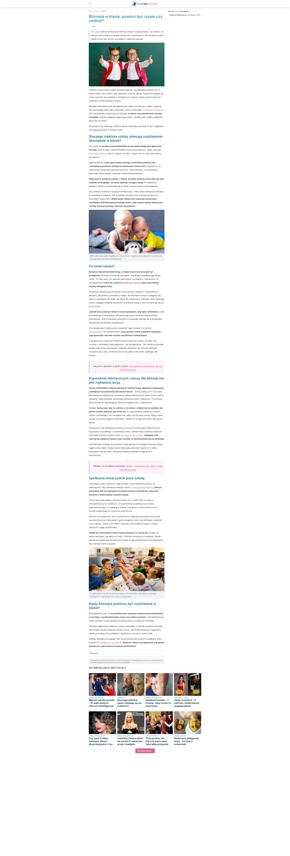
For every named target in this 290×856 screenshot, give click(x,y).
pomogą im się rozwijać (132, 435)
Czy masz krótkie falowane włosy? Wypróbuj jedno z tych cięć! (101, 741)
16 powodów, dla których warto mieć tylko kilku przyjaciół (157, 741)
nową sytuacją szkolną (142, 487)
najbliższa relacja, (132, 283)
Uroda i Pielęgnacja (154, 698)
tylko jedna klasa (97, 153)
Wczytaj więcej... (145, 751)
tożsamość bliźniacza (153, 110)
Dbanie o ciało (180, 736)
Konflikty (121, 698)
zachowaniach (95, 332)
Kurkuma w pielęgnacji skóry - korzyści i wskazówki (186, 741)
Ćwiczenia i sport (96, 698)
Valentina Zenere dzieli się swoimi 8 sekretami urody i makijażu (129, 741)
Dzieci (104, 11)
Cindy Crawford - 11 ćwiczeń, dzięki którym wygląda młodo (186, 703)
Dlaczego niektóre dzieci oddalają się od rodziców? (129, 703)
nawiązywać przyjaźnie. (111, 642)
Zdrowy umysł (151, 736)
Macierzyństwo (94, 11)
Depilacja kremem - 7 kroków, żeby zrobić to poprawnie (158, 703)
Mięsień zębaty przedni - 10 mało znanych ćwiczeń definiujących (102, 703)
